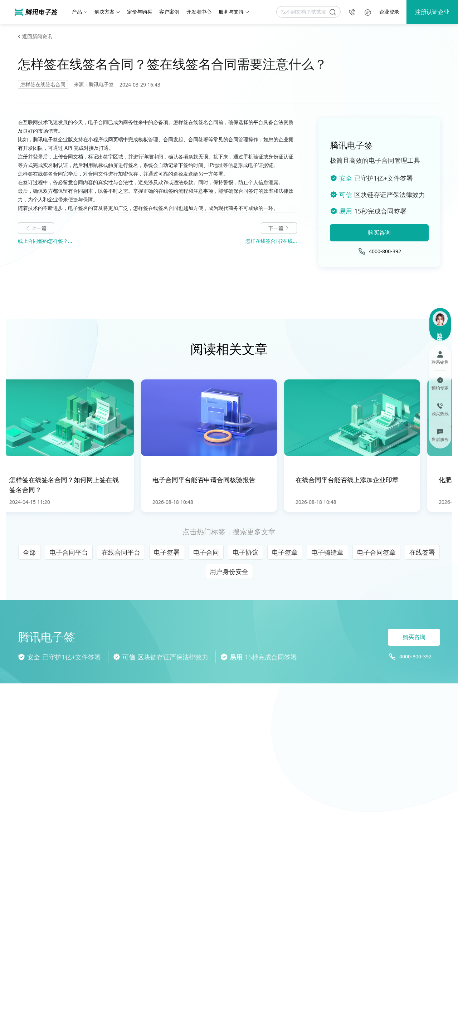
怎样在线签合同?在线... (271, 240)
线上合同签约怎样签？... (45, 240)
